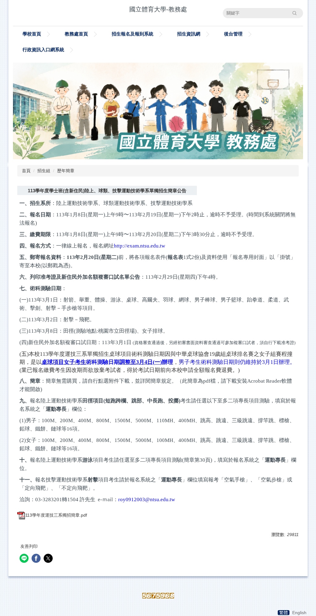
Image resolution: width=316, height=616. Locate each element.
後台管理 (233, 33)
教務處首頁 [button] (76, 33)
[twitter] (49, 559)
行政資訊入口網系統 (43, 49)
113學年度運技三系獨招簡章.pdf (56, 515)
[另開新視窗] (158, 111)
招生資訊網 (188, 33)
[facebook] (36, 559)
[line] (24, 559)
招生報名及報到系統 (132, 33)
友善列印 (29, 546)
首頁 (26, 170)
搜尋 (294, 12)
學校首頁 (32, 33)
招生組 (43, 170)
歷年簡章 (65, 170)
